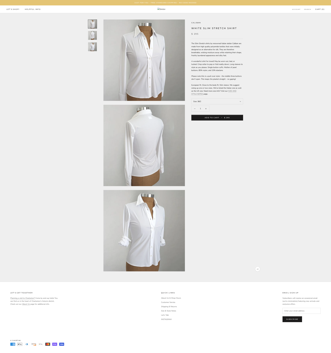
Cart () (320, 9)
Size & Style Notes (168, 311)
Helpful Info (33, 9)
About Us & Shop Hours (171, 298)
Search (307, 9)
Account (296, 9)
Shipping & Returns (169, 306)
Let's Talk (165, 315)
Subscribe (292, 319)
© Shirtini (15, 340)
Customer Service (168, 302)
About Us (26, 304)
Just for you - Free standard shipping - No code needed (165, 3)
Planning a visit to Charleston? (22, 298)
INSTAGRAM (166, 319)
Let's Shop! (12, 9)
